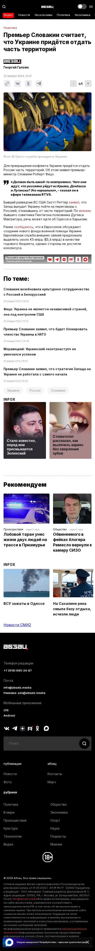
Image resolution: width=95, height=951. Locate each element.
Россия (35, 390)
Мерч (52, 782)
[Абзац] (47, 6)
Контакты (55, 774)
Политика (63, 15)
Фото (8, 782)
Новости (24, 15)
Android (9, 715)
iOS (6, 710)
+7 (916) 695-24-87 (18, 670)
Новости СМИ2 (17, 625)
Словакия (58, 390)
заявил (74, 202)
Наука (54, 828)
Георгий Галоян (16, 67)
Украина (13, 390)
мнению (85, 211)
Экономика (82, 15)
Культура (11, 828)
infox (9, 399)
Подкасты (58, 836)
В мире (9, 812)
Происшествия (13, 529)
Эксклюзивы (43, 15)
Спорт (55, 820)
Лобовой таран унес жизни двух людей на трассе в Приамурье (26, 539)
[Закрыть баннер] (87, 942)
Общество (60, 529)
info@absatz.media (17, 687)
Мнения (56, 844)
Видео (8, 15)
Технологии (13, 836)
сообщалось (23, 227)
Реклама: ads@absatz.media (24, 693)
